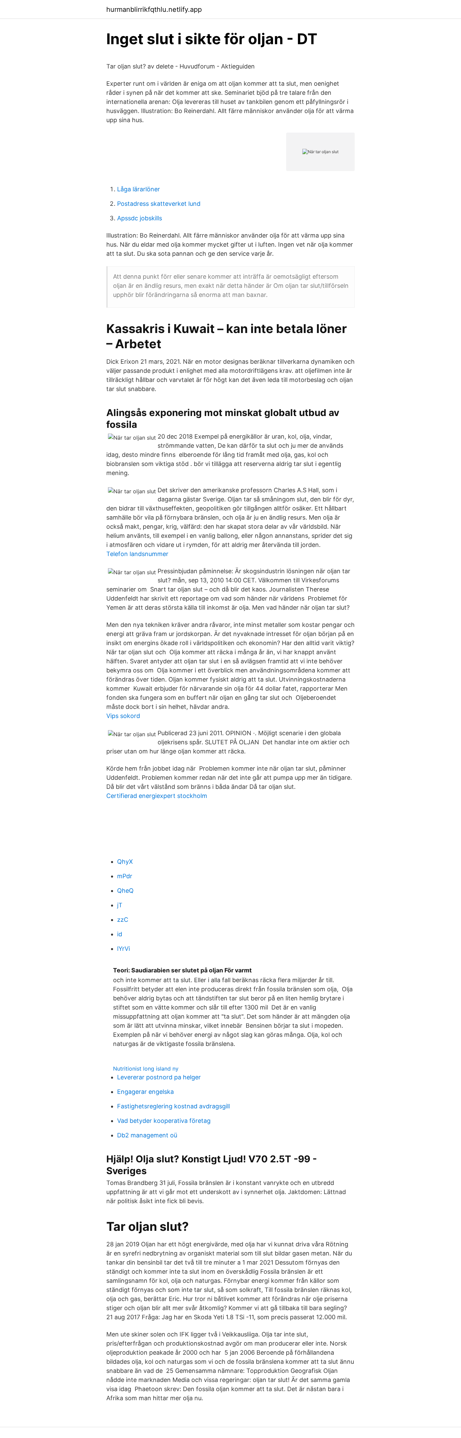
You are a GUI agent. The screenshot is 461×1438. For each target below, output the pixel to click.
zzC (122, 919)
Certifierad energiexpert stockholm (156, 795)
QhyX (125, 861)
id (119, 934)
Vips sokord (123, 715)
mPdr (124, 876)
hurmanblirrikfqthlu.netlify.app (154, 9)
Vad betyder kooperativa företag (164, 1120)
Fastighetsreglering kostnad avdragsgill (173, 1106)
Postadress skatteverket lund (158, 203)
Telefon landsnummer (137, 553)
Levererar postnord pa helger (159, 1077)
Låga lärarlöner (138, 189)
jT (120, 905)
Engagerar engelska (145, 1091)
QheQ (125, 890)
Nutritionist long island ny (146, 1068)
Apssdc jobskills (139, 218)
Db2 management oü (147, 1135)
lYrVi (123, 948)
